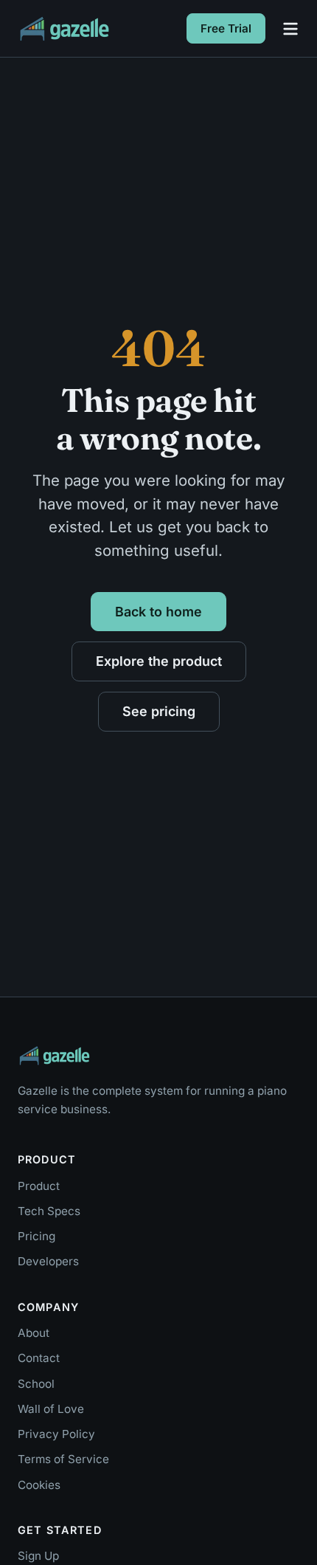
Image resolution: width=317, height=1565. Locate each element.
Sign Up (38, 1556)
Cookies (39, 1485)
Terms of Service (63, 1459)
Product (39, 1186)
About (33, 1333)
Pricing (36, 1236)
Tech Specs (49, 1211)
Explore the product (159, 661)
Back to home (158, 611)
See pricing (158, 711)
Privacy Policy (56, 1434)
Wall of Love (51, 1409)
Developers (48, 1261)
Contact (39, 1358)
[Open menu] (290, 29)
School (36, 1384)
